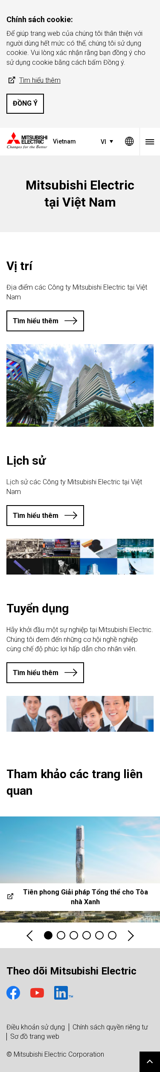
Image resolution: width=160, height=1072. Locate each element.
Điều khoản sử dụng (35, 1027)
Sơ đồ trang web (34, 1036)
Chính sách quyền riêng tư (110, 1027)
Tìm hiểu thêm (40, 80)
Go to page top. (150, 1062)
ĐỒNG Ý (25, 103)
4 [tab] (86, 935)
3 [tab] (74, 935)
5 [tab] (99, 935)
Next (130, 935)
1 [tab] (48, 935)
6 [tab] (112, 935)
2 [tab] (61, 935)
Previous (30, 935)
